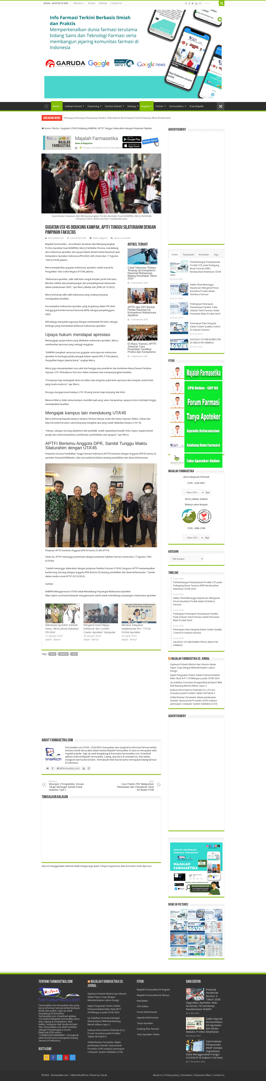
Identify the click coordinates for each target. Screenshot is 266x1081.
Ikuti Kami (45, 1049)
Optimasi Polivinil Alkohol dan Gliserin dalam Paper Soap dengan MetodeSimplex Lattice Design (193, 667)
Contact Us (116, 3)
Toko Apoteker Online (148, 1034)
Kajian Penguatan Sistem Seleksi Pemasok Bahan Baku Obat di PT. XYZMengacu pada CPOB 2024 (105, 1009)
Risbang (132, 106)
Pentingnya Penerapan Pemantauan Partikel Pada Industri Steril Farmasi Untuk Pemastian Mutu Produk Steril (117, 117)
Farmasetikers (176, 106)
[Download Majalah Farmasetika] (101, 142)
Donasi (91, 3)
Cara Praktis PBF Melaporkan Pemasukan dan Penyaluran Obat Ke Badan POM (135, 785)
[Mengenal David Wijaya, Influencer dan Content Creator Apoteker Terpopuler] (100, 613)
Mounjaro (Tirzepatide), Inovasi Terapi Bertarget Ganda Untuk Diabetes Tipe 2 (66, 785)
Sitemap (103, 3)
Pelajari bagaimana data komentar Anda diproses (126, 866)
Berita (56, 106)
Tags (216, 254)
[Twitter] (192, 3)
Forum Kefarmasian (147, 1012)
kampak (63, 654)
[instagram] (200, 3)
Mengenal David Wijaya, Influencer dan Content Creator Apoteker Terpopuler (99, 629)
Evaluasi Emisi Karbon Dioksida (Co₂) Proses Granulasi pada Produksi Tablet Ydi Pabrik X (106, 1033)
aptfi (52, 654)
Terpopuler (188, 254)
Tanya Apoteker (145, 1023)
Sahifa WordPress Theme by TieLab (88, 1075)
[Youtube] (196, 3)
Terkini (174, 254)
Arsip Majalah (196, 106)
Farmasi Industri (113, 106)
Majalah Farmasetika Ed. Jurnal (190, 659)
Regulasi (145, 106)
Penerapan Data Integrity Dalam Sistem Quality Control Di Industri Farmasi (205, 326)
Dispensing (93, 106)
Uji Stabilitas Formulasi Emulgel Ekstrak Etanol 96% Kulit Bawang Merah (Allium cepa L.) (104, 1021)
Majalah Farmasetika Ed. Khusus (153, 995)
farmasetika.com (56, 238)
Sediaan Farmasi (73, 106)
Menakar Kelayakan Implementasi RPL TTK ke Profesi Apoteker (136, 629)
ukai (74, 654)
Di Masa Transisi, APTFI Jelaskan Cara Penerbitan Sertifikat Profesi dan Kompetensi (142, 347)
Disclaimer (186, 1075)
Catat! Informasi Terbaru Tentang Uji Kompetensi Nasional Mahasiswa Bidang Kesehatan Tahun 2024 (142, 273)
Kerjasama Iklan (202, 1075)
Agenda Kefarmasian (148, 1017)
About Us (78, 3)
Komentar (204, 254)
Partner (159, 106)
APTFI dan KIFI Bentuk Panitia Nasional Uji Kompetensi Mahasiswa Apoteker (142, 311)
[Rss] (186, 3)
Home (46, 106)
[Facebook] (189, 3)
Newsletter (142, 1000)
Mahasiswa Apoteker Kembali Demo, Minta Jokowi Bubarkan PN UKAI (62, 629)
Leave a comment (122, 238)
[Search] (221, 3)
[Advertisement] (101, 698)
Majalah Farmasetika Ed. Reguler (153, 989)
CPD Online (142, 1006)
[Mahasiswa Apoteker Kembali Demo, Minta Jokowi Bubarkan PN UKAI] (62, 613)
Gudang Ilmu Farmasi (148, 1028)
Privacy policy (172, 1075)
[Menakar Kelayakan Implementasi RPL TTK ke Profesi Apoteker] (139, 613)
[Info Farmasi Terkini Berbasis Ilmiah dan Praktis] (133, 53)
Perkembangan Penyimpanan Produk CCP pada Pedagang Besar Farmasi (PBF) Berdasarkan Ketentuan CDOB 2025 (195, 268)
